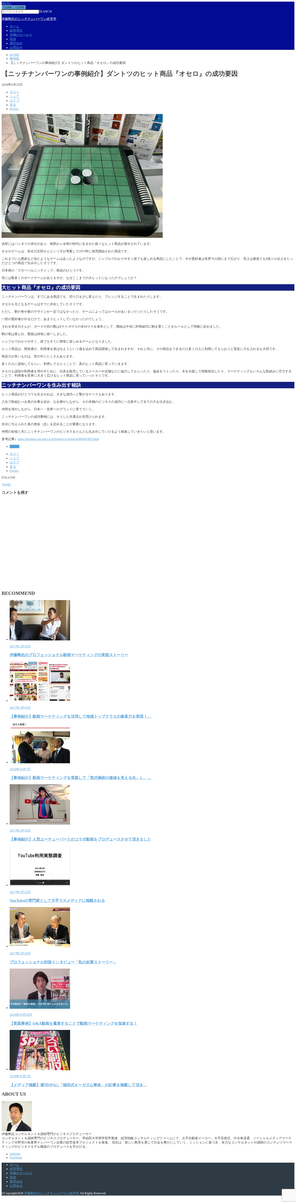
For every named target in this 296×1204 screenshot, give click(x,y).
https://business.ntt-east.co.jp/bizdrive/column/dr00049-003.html (58, 439)
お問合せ (16, 47)
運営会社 (16, 43)
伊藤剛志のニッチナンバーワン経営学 (29, 19)
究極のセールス (21, 35)
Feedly (6, 484)
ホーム (14, 26)
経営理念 (16, 30)
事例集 (14, 446)
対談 (13, 39)
